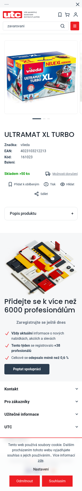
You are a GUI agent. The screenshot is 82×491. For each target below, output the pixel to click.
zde (40, 460)
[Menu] (74, 26)
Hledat (62, 26)
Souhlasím (57, 481)
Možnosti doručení (65, 174)
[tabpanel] (41, 77)
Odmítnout (24, 481)
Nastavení (41, 469)
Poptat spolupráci (27, 369)
